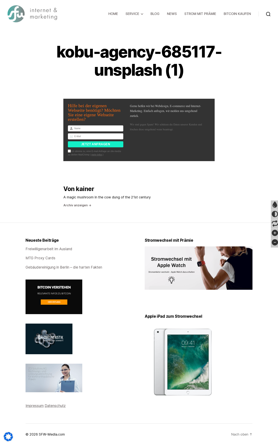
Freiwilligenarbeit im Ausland (49, 249)
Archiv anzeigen (77, 205)
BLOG (155, 14)
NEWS (172, 14)
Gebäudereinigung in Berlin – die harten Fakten (64, 267)
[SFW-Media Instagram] (154, 302)
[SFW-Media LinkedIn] (151, 302)
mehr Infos (96, 154)
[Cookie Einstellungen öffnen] (8, 436)
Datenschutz (55, 406)
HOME (113, 14)
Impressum (35, 406)
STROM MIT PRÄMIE (200, 14)
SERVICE (132, 14)
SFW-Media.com (52, 434)
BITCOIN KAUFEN (237, 14)
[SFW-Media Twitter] (148, 302)
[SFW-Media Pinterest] (156, 302)
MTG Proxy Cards (40, 258)
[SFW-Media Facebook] (146, 302)
